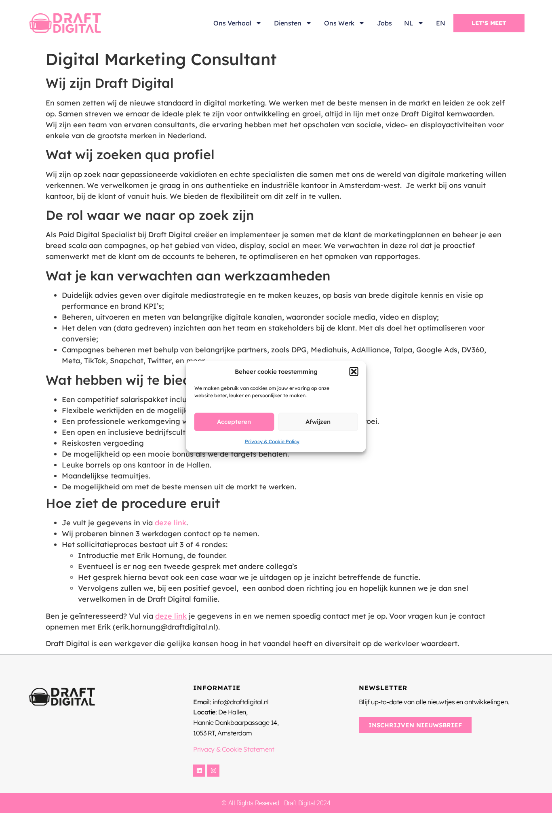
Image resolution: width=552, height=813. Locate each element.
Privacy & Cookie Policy (272, 441)
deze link (170, 522)
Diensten (287, 23)
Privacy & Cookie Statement (233, 749)
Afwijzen (318, 421)
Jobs (384, 23)
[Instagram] (213, 771)
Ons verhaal (232, 23)
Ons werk (339, 23)
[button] (354, 372)
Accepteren (234, 421)
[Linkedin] (199, 771)
